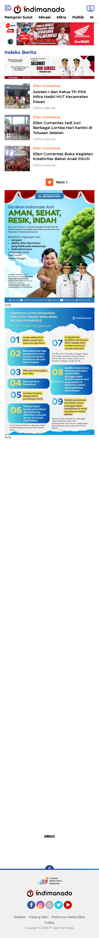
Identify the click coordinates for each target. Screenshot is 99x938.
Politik (78, 17)
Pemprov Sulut (18, 17)
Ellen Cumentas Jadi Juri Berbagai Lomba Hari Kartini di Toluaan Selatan (62, 127)
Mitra (61, 17)
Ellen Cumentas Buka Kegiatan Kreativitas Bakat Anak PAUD (63, 156)
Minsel (45, 17)
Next (61, 182)
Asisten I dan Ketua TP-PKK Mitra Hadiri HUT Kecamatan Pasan (60, 96)
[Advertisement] (49, 649)
